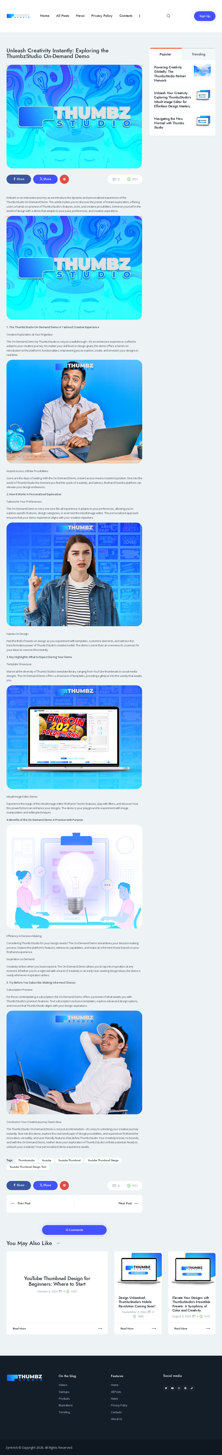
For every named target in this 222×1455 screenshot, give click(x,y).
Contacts (116, 1412)
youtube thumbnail (69, 1160)
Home (114, 1385)
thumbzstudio (26, 1160)
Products (64, 1398)
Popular (165, 54)
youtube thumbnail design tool (28, 1167)
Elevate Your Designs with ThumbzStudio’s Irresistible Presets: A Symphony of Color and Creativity (191, 1304)
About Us (116, 1419)
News (114, 1398)
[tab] (165, 54)
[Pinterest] (185, 1388)
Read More (19, 1329)
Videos (63, 1385)
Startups (64, 1392)
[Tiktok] (191, 1388)
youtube (46, 1160)
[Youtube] (172, 1388)
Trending (198, 54)
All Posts (116, 1392)
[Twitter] (166, 1388)
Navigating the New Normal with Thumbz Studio (169, 123)
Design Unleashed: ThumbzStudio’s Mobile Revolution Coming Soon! (137, 1302)
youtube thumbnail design (103, 1160)
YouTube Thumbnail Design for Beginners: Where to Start (57, 1281)
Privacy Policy (119, 1405)
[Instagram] (179, 1388)
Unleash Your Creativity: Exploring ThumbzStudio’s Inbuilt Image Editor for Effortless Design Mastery (172, 100)
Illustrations (66, 1405)
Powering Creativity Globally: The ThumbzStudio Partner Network (170, 74)
